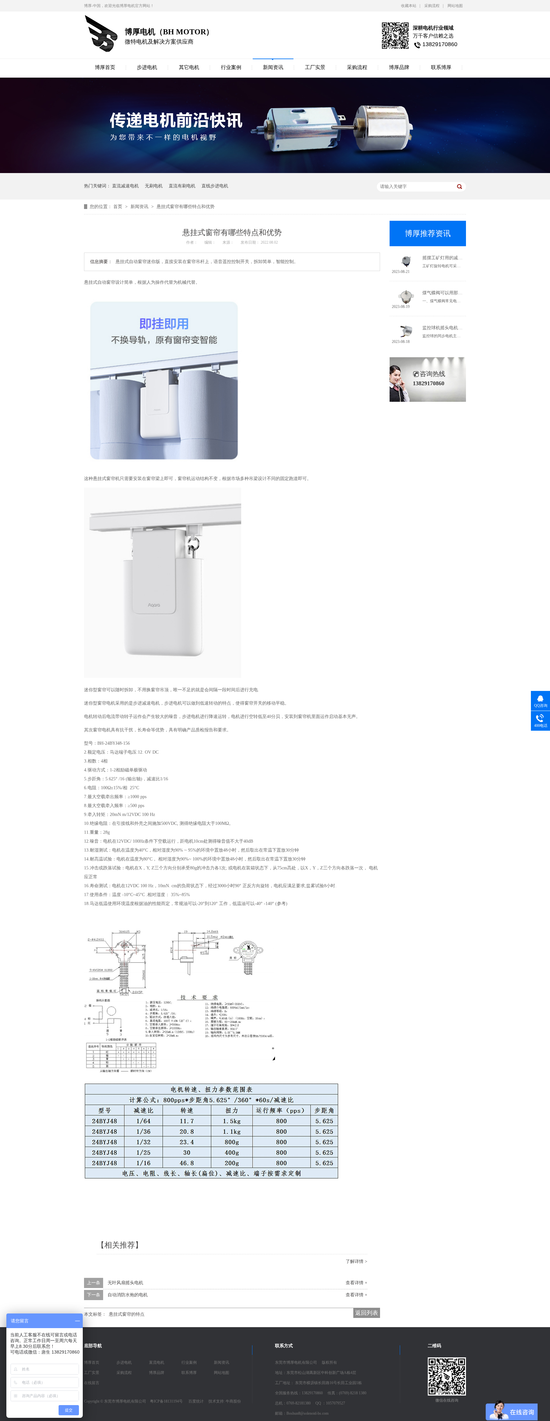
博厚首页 (105, 67)
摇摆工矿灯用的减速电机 (446, 257)
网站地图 (455, 5)
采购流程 (432, 5)
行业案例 (231, 67)
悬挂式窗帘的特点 (127, 1314)
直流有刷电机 (182, 186)
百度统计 (196, 1401)
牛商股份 (233, 1401)
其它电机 (189, 67)
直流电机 (156, 1362)
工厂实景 (315, 67)
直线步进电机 (214, 186)
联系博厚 (441, 67)
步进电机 (147, 67)
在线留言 (91, 1383)
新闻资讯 (273, 67)
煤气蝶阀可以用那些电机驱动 (451, 292)
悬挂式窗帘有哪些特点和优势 (186, 206)
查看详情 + (356, 1282)
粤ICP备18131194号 (166, 1401)
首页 (118, 206)
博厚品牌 (399, 67)
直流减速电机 (125, 186)
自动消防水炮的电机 (128, 1294)
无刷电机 (154, 186)
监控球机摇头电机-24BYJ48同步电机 (458, 327)
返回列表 (366, 1313)
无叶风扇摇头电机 (125, 1282)
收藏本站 (408, 5)
